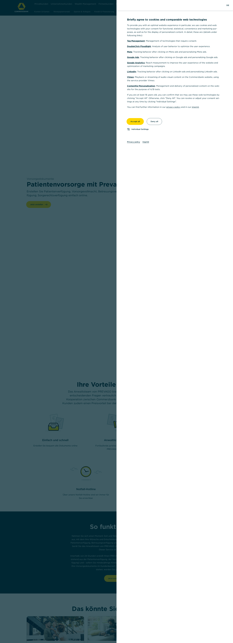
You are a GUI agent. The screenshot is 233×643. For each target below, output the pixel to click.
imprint (195, 107)
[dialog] (116, 321)
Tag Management (136, 41)
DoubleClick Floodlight (139, 46)
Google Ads (133, 57)
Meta (129, 51)
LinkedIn (131, 71)
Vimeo (130, 77)
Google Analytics (136, 62)
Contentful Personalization (141, 86)
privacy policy (173, 107)
